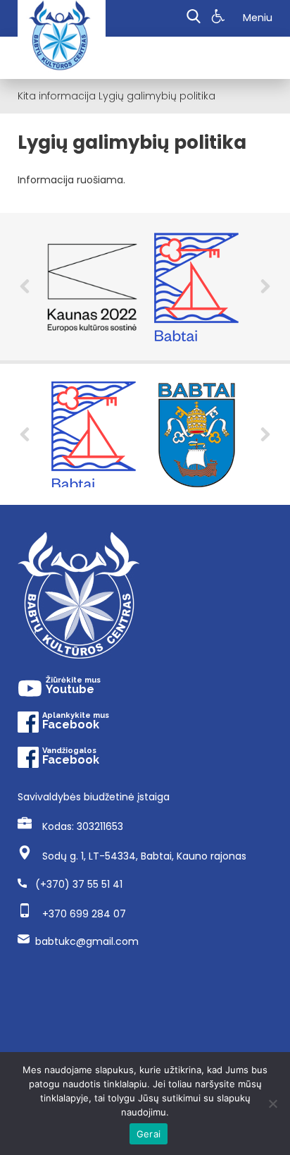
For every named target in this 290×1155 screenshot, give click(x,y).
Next (265, 286)
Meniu (257, 18)
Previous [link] (25, 434)
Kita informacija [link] (57, 96)
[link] (220, 18)
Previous (25, 286)
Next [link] (265, 434)
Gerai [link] (148, 1133)
